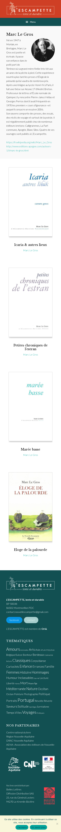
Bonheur (27, 654)
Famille (49, 666)
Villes (18, 712)
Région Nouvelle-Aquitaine (20, 736)
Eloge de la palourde (30, 550)
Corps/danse (38, 660)
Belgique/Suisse (14, 654)
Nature (31, 688)
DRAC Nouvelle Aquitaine (20, 740)
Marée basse (30, 449)
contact (31, 620)
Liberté (10, 683)
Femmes (12, 672)
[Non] (57, 823)
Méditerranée (16, 689)
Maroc (17, 683)
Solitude (23, 706)
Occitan (43, 689)
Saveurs (11, 706)
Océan (10, 694)
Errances (38, 666)
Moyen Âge (32, 683)
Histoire (25, 672)
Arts (32, 649)
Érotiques (40, 713)
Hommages (40, 672)
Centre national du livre (18, 732)
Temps (10, 712)
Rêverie (48, 700)
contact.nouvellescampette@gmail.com (27, 611)
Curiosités (12, 666)
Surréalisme (43, 706)
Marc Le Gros (30, 250)
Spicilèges (32, 707)
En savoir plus (38, 827)
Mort (24, 683)
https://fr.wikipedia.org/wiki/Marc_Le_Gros (29, 142)
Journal (36, 678)
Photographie (31, 694)
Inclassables (25, 678)
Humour (12, 678)
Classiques (21, 660)
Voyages (29, 712)
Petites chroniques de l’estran (30, 347)
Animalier (24, 650)
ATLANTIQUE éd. (48, 650)
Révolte (39, 700)
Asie (37, 649)
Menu (33, 22)
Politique (44, 694)
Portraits (11, 700)
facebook (14, 620)
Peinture (18, 694)
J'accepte (22, 827)
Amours (13, 649)
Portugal (26, 700)
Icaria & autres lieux (30, 245)
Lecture (44, 678)
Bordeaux (38, 654)
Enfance (26, 666)
